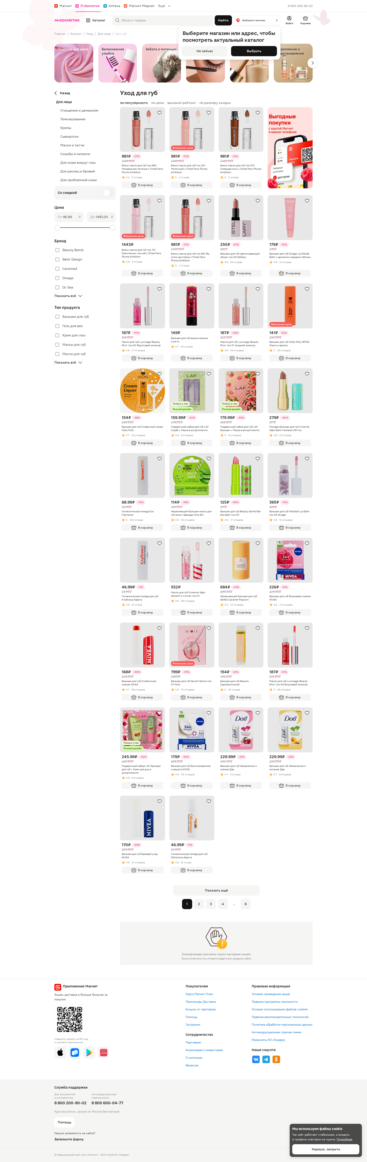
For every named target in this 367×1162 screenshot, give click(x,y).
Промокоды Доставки (201, 1001)
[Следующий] (313, 63)
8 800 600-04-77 (107, 1103)
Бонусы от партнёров (201, 1009)
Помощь (191, 1017)
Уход (89, 33)
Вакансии (192, 1065)
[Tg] (266, 1059)
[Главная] (67, 20)
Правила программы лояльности (275, 1001)
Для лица (104, 33)
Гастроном (193, 1024)
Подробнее (344, 1139)
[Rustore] (75, 1052)
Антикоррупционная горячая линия (276, 1032)
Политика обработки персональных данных (282, 1024)
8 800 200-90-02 (300, 6)
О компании (194, 1057)
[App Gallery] (104, 1052)
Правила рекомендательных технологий (280, 1017)
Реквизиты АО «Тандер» (268, 1040)
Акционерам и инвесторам (204, 1050)
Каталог (75, 33)
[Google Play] (89, 1052)
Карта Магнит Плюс (199, 994)
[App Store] (60, 1052)
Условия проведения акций (271, 994)
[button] (257, 20)
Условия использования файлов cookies (280, 1009)
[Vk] (256, 1059)
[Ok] (276, 1059)
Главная (59, 33)
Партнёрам (193, 1042)
